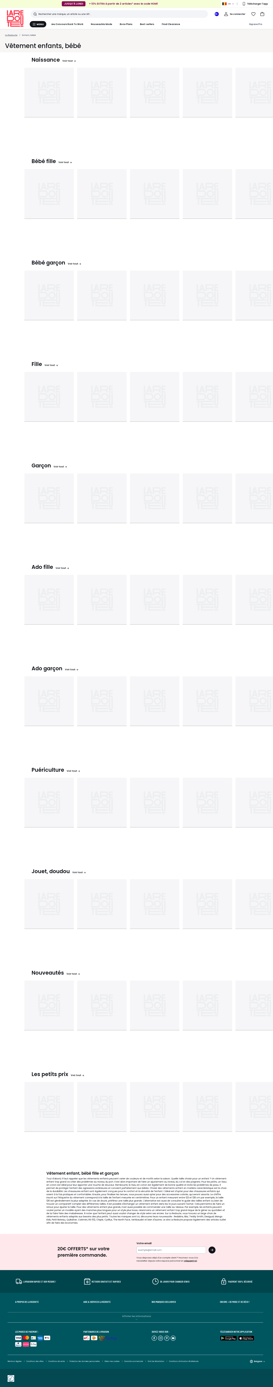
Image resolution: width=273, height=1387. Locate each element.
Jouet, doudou (51, 871)
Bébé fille (44, 161)
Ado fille (42, 567)
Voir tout (67, 60)
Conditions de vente (56, 1361)
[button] (262, 14)
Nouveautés (48, 972)
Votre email (144, 1243)
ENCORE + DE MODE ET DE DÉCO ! (234, 1301)
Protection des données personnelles (85, 1361)
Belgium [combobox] (258, 1361)
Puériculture (48, 770)
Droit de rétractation (156, 1361)
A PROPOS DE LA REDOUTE (27, 1301)
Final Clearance (171, 24)
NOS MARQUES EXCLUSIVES (164, 1301)
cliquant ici (190, 1260)
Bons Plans (126, 24)
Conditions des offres (35, 1361)
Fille (37, 364)
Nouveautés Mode (101, 24)
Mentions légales (15, 1361)
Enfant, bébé (29, 35)
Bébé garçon (48, 262)
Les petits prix (50, 1074)
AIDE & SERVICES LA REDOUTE (97, 1301)
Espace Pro (255, 24)
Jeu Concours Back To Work (67, 24)
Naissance (46, 60)
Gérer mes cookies (112, 1361)
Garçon (41, 465)
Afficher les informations (136, 1316)
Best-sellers (147, 24)
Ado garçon (47, 668)
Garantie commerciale (133, 1361)
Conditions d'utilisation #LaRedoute (183, 1361)
